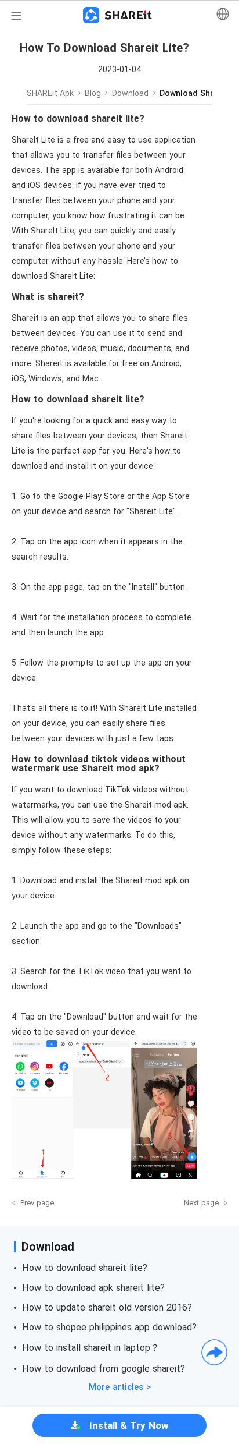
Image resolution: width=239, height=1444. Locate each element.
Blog (93, 93)
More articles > (120, 1387)
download (130, 93)
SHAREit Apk (50, 93)
